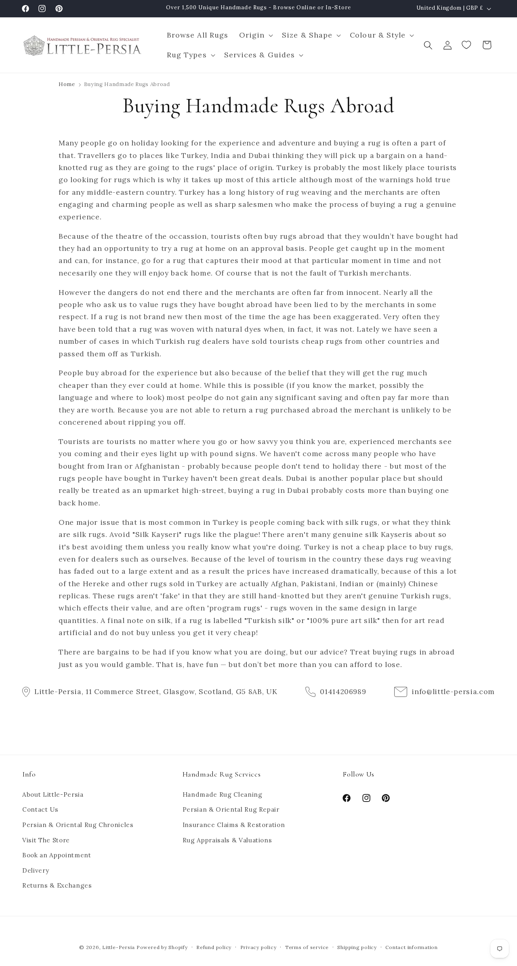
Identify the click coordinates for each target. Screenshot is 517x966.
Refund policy (213, 947)
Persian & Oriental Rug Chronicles (78, 825)
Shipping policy (357, 947)
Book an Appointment (56, 855)
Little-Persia (118, 947)
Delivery (35, 870)
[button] (254, 35)
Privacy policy (258, 947)
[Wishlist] (467, 45)
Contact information (411, 947)
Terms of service (307, 947)
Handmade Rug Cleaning (223, 794)
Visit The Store (46, 840)
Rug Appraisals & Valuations (227, 840)
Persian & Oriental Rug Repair (231, 809)
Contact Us (40, 809)
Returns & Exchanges (57, 885)
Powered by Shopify (162, 947)
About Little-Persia (53, 794)
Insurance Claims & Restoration (234, 825)
